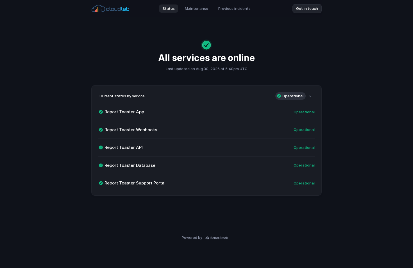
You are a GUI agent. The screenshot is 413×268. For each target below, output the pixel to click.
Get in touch (307, 8)
